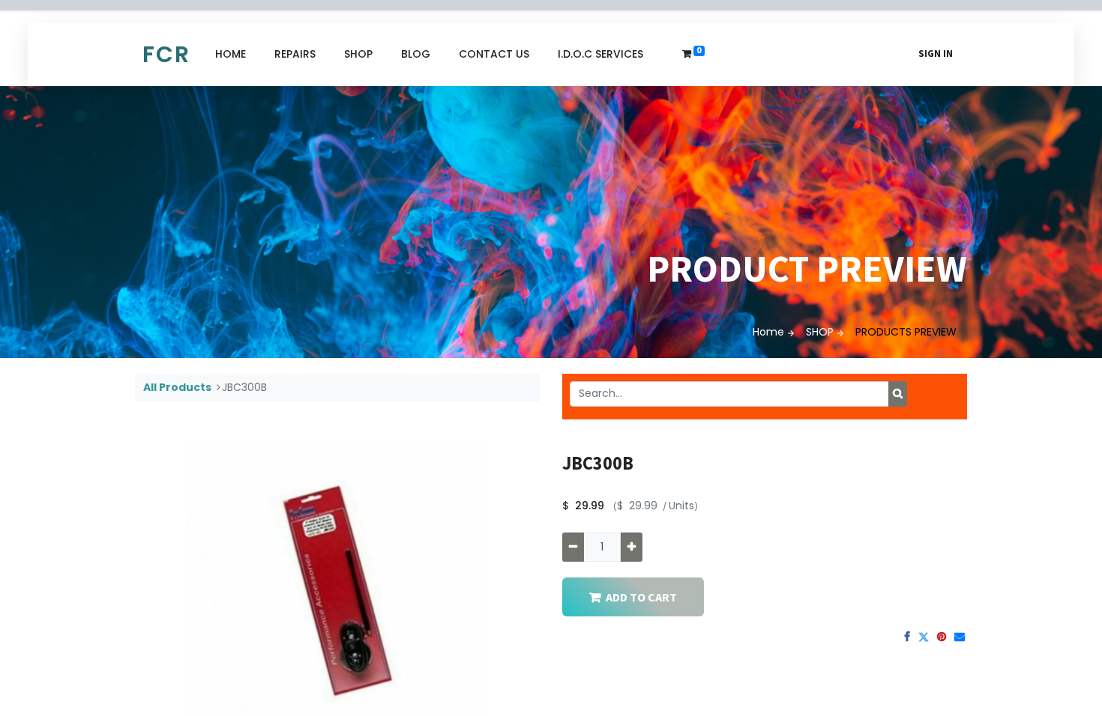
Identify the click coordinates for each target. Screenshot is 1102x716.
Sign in (935, 53)
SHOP (820, 331)
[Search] (897, 394)
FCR (166, 54)
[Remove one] (573, 547)
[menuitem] (230, 54)
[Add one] (631, 547)
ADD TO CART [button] (641, 596)
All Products (177, 387)
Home (768, 331)
